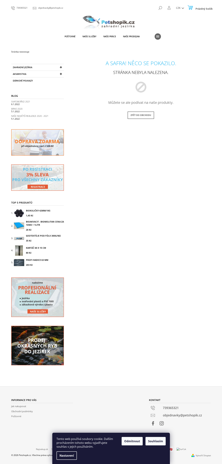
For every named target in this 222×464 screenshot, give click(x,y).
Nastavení (66, 456)
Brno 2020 (16, 109)
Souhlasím (155, 441)
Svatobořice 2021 (20, 101)
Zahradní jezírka (22, 67)
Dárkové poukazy (23, 80)
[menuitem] (70, 36)
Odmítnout (132, 441)
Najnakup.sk (42, 449)
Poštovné (16, 416)
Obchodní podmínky (22, 411)
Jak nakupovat (18, 406)
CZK (178, 7)
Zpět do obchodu (141, 115)
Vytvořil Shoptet (203, 455)
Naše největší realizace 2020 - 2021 (29, 116)
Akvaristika (19, 74)
